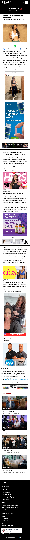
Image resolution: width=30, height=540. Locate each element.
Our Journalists (5, 486)
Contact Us (4, 488)
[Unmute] (8, 331)
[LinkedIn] (20, 49)
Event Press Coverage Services (9, 504)
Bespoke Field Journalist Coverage (10, 507)
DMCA (3, 523)
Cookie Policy (5, 520)
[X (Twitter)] (9, 49)
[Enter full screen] (24, 331)
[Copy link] (26, 49)
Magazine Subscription (7, 512)
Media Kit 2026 (5, 489)
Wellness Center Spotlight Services (10, 505)
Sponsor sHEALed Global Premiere (9, 497)
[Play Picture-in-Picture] (21, 331)
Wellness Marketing (6, 496)
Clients (3, 502)
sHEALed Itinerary (6, 499)
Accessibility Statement (7, 525)
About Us (4, 484)
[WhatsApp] (15, 49)
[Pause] (5, 331)
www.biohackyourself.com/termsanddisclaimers (16, 379)
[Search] (23, 2)
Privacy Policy (5, 518)
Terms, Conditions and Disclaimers (10, 521)
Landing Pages (5, 501)
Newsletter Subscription (7, 513)
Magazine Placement (6, 494)
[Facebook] (4, 49)
